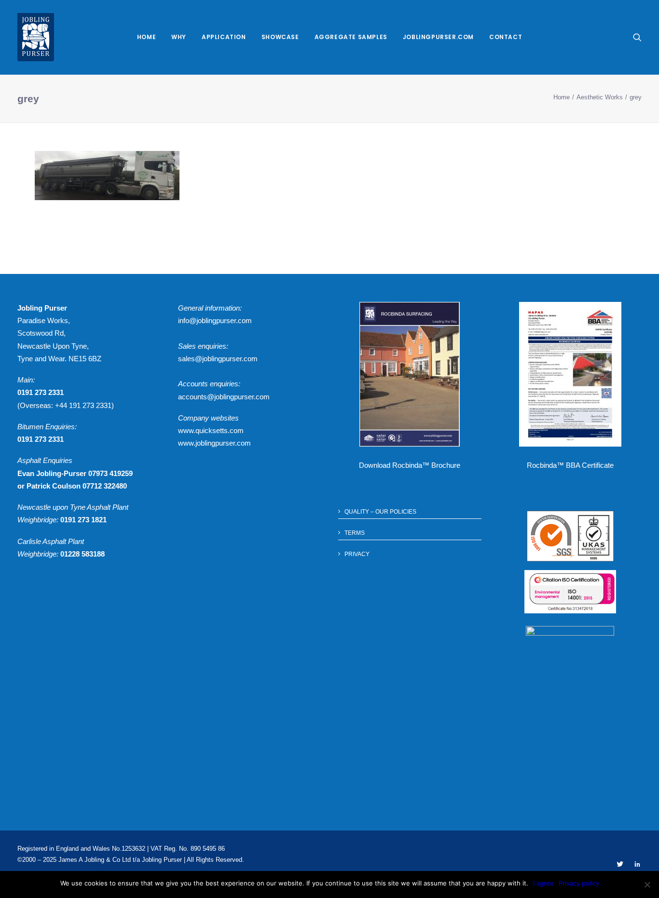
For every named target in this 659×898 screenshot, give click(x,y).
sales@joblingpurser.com (218, 358)
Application (224, 37)
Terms (354, 533)
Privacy (357, 554)
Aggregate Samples (351, 37)
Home (146, 37)
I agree (543, 883)
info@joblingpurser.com (215, 320)
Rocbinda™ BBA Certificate (570, 465)
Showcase (280, 37)
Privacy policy (579, 883)
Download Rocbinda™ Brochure (409, 465)
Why (178, 37)
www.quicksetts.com (211, 430)
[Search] (637, 37)
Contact (505, 37)
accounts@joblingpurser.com (224, 397)
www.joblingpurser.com (214, 443)
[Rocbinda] (35, 37)
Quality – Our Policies (380, 511)
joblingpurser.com (438, 37)
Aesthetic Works (600, 97)
